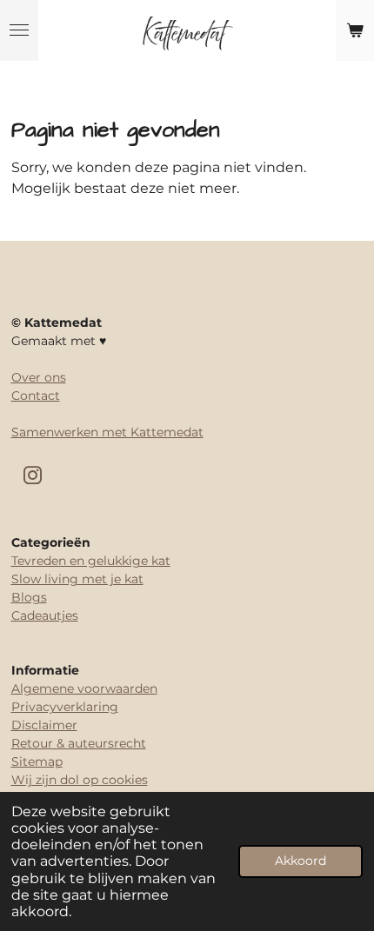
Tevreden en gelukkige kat (90, 561)
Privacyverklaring (64, 707)
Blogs (29, 597)
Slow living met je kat (77, 579)
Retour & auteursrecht (78, 743)
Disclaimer (44, 725)
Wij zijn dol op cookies (79, 780)
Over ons (38, 377)
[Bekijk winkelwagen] (355, 30)
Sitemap (37, 761)
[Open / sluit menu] (19, 30)
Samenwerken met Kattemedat (107, 432)
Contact (35, 395)
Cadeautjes (44, 615)
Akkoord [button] (300, 860)
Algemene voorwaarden (84, 688)
